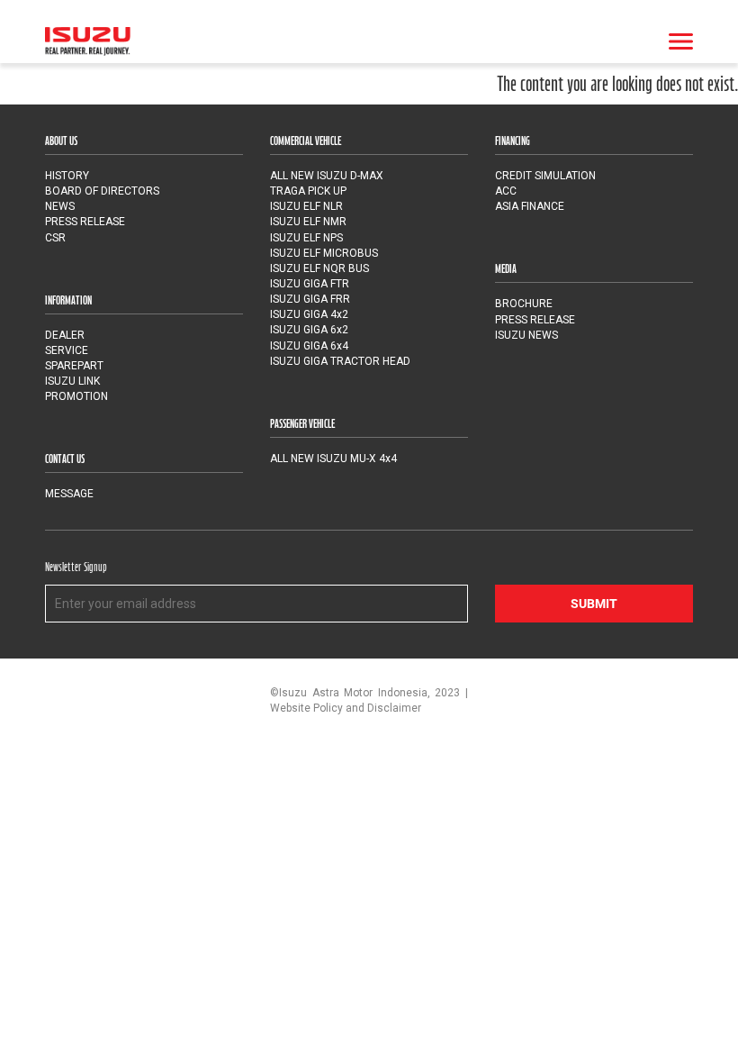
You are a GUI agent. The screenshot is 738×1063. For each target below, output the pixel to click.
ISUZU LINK (72, 381)
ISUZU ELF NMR (308, 221)
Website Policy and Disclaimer (345, 708)
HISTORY (67, 175)
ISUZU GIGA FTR (309, 283)
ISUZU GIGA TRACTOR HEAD (340, 361)
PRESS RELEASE (85, 221)
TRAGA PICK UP (308, 191)
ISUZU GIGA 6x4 (309, 346)
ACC (506, 191)
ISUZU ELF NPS (306, 238)
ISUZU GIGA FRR (310, 299)
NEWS (60, 206)
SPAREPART (74, 365)
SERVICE (66, 350)
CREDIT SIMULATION (545, 175)
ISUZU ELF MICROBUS (324, 253)
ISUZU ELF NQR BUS (319, 268)
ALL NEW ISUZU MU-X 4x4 (333, 458)
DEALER (65, 335)
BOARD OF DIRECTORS (102, 191)
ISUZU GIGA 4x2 (309, 314)
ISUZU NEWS (526, 335)
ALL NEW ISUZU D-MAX (326, 175)
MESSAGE (69, 493)
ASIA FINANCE (529, 206)
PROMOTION (76, 396)
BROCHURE (524, 303)
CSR (55, 238)
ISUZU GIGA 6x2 (309, 329)
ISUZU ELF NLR (306, 206)
